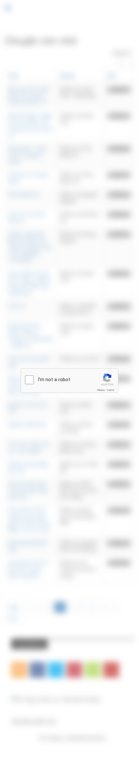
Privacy (101, 390)
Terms (110, 390)
